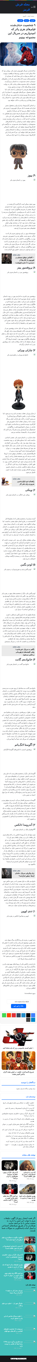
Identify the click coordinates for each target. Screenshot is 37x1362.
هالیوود (20, 20)
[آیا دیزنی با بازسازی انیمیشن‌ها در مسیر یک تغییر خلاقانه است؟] (27, 1165)
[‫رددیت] (9, 1015)
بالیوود (24, 16)
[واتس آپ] (4, 1015)
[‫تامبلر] (19, 1015)
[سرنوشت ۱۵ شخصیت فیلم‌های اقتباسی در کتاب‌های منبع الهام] (29, 1333)
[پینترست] (14, 1015)
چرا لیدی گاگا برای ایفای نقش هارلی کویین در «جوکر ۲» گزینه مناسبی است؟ (13, 1275)
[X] (28, 1015)
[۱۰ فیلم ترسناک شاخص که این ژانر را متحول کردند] (29, 1320)
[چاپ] (28, 1020)
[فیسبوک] (33, 1015)
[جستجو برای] (3, 7)
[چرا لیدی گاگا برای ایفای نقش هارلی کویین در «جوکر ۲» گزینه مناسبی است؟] (10, 1189)
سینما (26, 20)
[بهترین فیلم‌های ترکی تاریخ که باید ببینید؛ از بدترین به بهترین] (27, 1189)
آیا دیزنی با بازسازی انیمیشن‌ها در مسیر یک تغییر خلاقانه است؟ (28, 1174)
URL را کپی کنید (19, 1006)
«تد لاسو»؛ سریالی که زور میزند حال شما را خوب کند (18, 1129)
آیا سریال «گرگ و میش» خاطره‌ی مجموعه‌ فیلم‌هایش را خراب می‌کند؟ (12, 1257)
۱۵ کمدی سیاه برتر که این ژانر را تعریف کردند (20, 1141)
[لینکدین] (23, 1015)
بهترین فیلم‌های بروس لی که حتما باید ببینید (21, 1133)
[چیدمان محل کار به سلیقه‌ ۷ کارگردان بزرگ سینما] (29, 1295)
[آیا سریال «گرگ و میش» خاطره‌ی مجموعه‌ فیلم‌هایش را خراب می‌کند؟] (10, 1165)
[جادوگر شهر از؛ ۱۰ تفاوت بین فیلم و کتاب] (29, 1308)
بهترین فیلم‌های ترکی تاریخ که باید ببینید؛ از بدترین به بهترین (27, 1198)
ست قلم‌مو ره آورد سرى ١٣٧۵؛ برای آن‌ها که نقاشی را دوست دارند (13, 1344)
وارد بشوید (19, 1088)
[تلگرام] (33, 1020)
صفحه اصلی (30, 16)
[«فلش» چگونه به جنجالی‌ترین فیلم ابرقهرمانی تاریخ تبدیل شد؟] (29, 1240)
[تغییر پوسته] (6, 7)
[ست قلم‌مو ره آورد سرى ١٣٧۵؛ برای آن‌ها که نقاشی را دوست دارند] (29, 1346)
